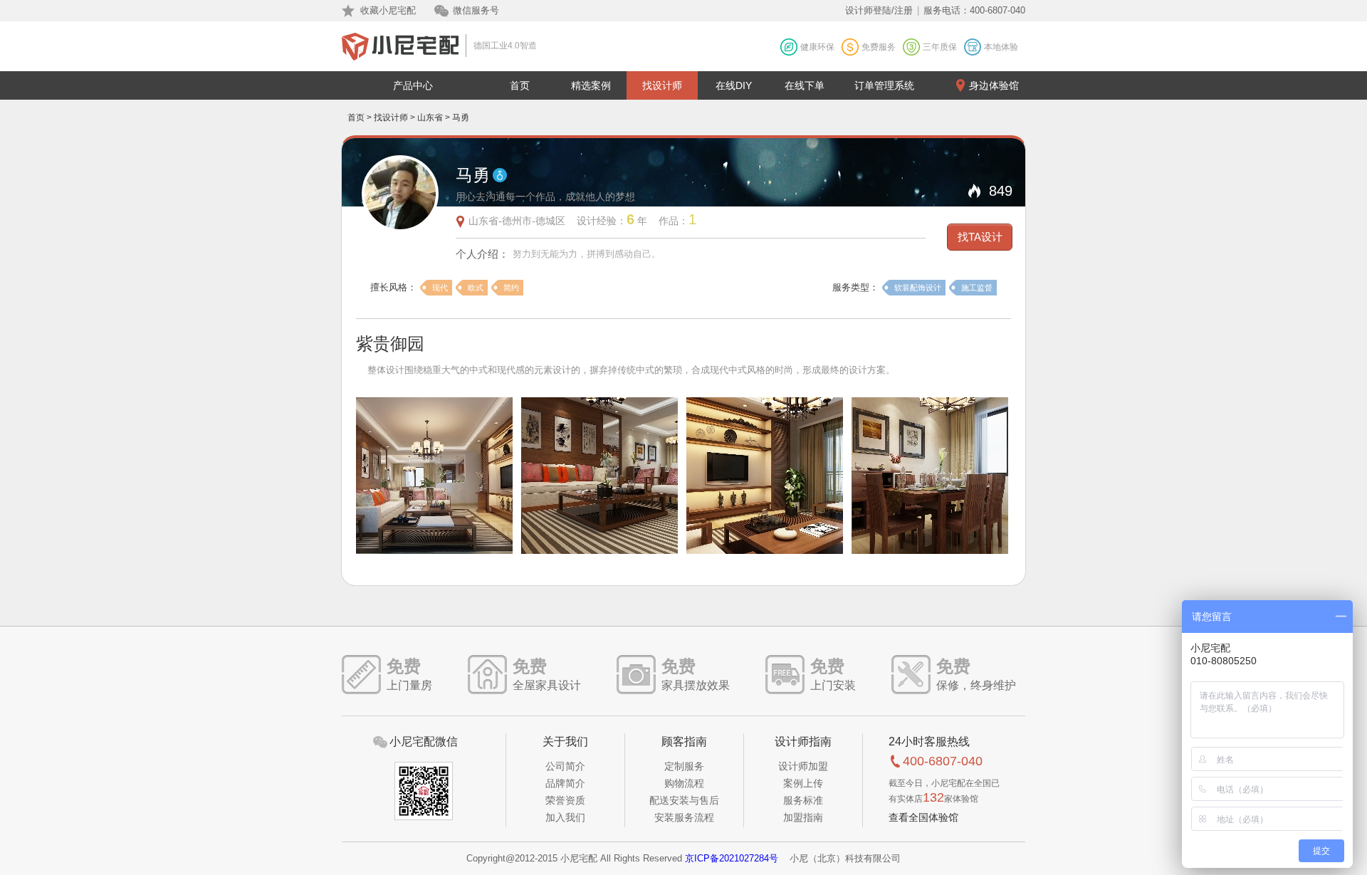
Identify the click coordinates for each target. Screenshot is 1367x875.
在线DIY (734, 85)
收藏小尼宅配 (388, 10)
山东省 (430, 117)
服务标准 (803, 800)
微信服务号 (476, 10)
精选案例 (591, 85)
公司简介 (565, 766)
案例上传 (803, 783)
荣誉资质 (565, 800)
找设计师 (662, 85)
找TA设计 (980, 237)
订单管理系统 (884, 85)
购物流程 (684, 783)
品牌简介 (565, 783)
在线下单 (804, 85)
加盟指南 (803, 817)
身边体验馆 (994, 85)
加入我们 (565, 817)
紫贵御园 (390, 343)
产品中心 (413, 85)
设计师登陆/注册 (879, 10)
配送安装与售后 (684, 800)
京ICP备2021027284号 (731, 858)
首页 (520, 85)
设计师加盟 (803, 766)
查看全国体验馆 (923, 817)
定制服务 (684, 766)
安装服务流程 (684, 817)
